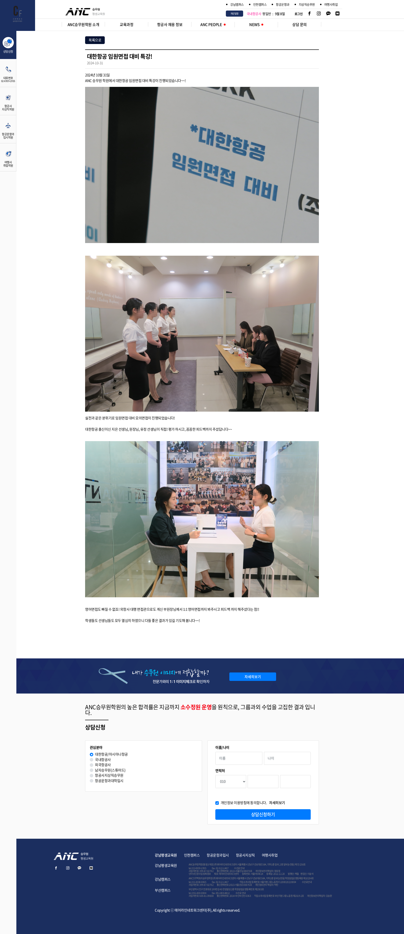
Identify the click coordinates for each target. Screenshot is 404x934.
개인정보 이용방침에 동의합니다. (253, 802)
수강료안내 (307, 882)
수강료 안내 (239, 868)
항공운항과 (282, 4)
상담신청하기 (263, 814)
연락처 (220, 770)
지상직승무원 (307, 4)
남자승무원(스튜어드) (110, 770)
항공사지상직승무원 (109, 775)
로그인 (299, 13)
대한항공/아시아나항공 (111, 754)
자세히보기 (253, 676)
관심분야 (96, 747)
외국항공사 (103, 764)
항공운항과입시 (218, 855)
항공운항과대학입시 (109, 780)
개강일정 (234, 13)
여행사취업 (331, 4)
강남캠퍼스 (237, 4)
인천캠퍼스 (260, 4)
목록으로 (95, 40)
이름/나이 (222, 747)
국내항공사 (103, 759)
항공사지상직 (245, 855)
